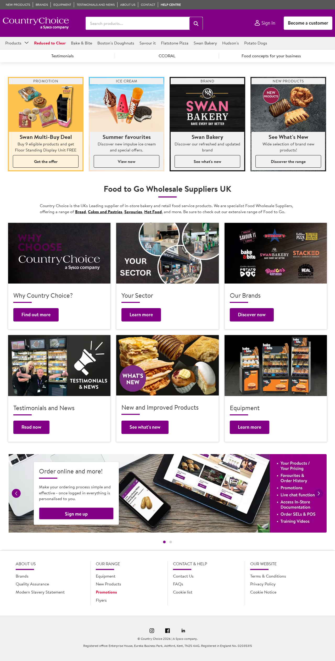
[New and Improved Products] (167, 365)
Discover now (252, 314)
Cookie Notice (263, 592)
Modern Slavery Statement (40, 592)
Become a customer (308, 23)
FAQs (178, 584)
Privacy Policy (263, 584)
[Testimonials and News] (59, 365)
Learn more (141, 314)
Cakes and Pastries (105, 211)
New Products (108, 584)
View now (126, 161)
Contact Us (183, 576)
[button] (196, 23)
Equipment (105, 576)
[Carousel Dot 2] (171, 542)
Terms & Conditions (268, 576)
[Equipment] (276, 365)
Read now (31, 427)
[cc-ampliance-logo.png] (36, 23)
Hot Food (153, 211)
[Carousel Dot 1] (164, 542)
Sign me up (76, 514)
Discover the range (288, 161)
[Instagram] (152, 631)
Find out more (36, 314)
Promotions (106, 592)
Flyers (101, 600)
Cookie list (182, 592)
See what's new (207, 161)
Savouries (133, 211)
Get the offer (46, 161)
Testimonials (62, 56)
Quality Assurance (32, 584)
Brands (22, 576)
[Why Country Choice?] (59, 253)
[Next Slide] (318, 493)
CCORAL (167, 56)
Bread (80, 211)
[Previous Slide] (16, 493)
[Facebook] (167, 631)
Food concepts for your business (271, 56)
